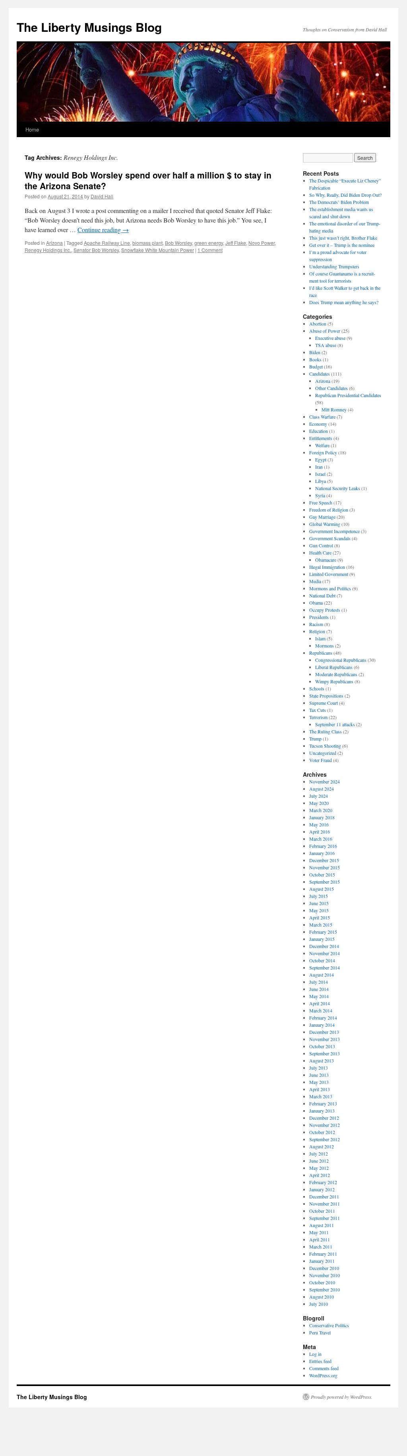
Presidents (319, 617)
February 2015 (323, 932)
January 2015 (322, 939)
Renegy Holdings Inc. (48, 249)
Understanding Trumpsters (334, 266)
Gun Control (321, 545)
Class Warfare (322, 416)
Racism (316, 624)
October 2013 (322, 1046)
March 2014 (320, 1010)
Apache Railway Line (107, 242)
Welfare (322, 445)
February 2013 (323, 1103)
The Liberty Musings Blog (89, 26)
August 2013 (321, 1060)
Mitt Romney (334, 409)
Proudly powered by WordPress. (341, 1397)
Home (32, 129)
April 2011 (319, 1239)
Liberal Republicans (334, 667)
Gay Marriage (322, 517)
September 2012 (324, 1139)
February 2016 (323, 846)
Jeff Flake (235, 242)
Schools (316, 688)
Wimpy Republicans (334, 681)
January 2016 (322, 853)
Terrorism (318, 717)
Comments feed (324, 1368)
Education (318, 431)
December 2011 (324, 1196)
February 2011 (323, 1253)
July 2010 (318, 1304)
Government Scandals (330, 538)
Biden (314, 352)
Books (315, 359)
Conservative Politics (329, 1325)
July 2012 (318, 1153)
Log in (315, 1354)
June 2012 (319, 1160)
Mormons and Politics (330, 588)
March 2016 (320, 839)
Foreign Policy (323, 452)
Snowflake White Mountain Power (157, 249)
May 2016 (319, 824)
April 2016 (319, 831)
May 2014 (319, 996)
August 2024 (321, 788)
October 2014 (322, 960)
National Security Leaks (337, 488)
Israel (320, 474)
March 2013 (320, 1096)
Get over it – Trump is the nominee (341, 245)
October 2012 (322, 1132)
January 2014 (322, 1025)
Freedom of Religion (328, 509)
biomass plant (147, 242)
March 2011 (320, 1246)
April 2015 (319, 917)
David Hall (102, 196)
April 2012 (319, 1175)
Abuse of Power (324, 331)
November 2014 (324, 953)
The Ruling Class (325, 731)
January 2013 (322, 1110)
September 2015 (324, 881)
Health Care (320, 552)
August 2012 (321, 1146)
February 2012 (323, 1182)
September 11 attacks (335, 724)
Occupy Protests (324, 610)
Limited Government (328, 574)
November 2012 (324, 1125)
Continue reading (103, 229)
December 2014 (324, 946)
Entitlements (320, 438)
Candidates (319, 373)
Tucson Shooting (325, 746)
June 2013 (319, 1075)
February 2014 (323, 1017)
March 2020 (320, 810)
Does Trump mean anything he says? (343, 302)
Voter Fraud (320, 760)
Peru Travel (320, 1332)
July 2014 (318, 982)
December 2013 (324, 1032)
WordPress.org (323, 1375)
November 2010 (324, 1275)
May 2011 (319, 1232)
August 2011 (321, 1225)
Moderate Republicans (336, 674)
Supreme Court (323, 703)
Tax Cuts (317, 710)
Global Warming (324, 524)
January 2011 (322, 1261)
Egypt (320, 459)
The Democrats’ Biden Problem (339, 202)
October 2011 (322, 1211)
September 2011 (324, 1218)
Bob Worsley (178, 242)
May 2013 (319, 1082)
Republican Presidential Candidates (348, 395)
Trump (315, 738)
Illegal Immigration (327, 567)
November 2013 (324, 1039)
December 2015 (324, 860)
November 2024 (324, 781)
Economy (318, 424)
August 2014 (321, 974)
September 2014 (324, 967)
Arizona (54, 242)
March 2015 (320, 924)
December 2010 (324, 1268)
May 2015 (319, 910)
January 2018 (322, 817)
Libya (320, 481)
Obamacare (325, 559)
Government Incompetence (334, 531)
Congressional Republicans (340, 660)
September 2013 (324, 1053)
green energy (208, 242)
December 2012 (324, 1118)
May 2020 (319, 803)
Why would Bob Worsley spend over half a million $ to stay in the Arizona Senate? (148, 180)
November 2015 (324, 867)
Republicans (320, 652)
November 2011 (324, 1203)
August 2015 (321, 889)
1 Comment (210, 249)
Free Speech (320, 502)
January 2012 (322, 1189)
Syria (320, 495)
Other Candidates (331, 388)
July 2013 (318, 1067)
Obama (316, 602)
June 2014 (319, 989)
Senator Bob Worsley (96, 249)
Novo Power (261, 242)
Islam (320, 638)
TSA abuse (325, 345)
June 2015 (319, 903)
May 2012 (319, 1168)
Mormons (324, 645)
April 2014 (319, 1003)
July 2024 (318, 796)
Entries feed (320, 1361)
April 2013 (319, 1089)
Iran (319, 466)
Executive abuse (330, 338)
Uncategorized (322, 753)
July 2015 (318, 896)
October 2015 (322, 874)
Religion (317, 631)
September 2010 (324, 1289)
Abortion (317, 323)
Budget (316, 366)
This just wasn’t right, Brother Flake (343, 238)
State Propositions (326, 695)
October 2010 (322, 1282)
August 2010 (321, 1296)
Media (315, 581)
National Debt (322, 595)
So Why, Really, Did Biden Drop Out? (345, 195)
